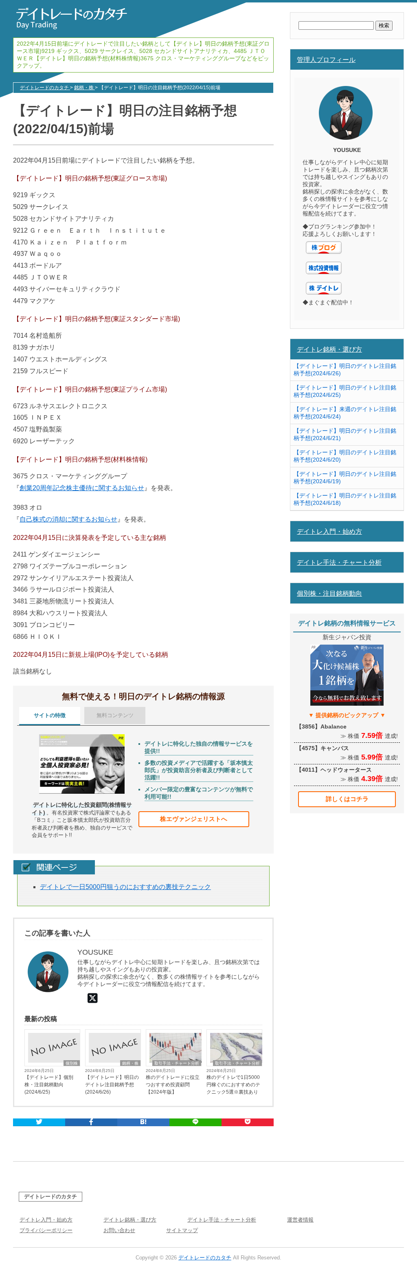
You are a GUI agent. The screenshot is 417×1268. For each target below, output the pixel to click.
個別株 (72, 1063)
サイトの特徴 (50, 715)
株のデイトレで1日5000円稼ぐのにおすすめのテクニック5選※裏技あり (233, 1084)
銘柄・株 (130, 1063)
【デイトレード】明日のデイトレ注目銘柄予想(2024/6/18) (345, 499)
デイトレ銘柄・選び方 (329, 349)
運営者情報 (300, 1220)
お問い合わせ (119, 1230)
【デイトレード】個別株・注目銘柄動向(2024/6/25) (48, 1084)
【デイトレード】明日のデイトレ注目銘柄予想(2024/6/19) (345, 477)
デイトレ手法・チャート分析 (339, 562)
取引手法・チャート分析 (176, 1063)
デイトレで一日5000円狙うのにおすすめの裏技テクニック (125, 886)
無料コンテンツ (115, 715)
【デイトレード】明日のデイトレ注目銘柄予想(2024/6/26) (112, 1084)
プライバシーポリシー (46, 1230)
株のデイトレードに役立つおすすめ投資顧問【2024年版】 (173, 1084)
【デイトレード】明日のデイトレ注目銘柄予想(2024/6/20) (345, 456)
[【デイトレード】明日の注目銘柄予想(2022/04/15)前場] (143, 1122)
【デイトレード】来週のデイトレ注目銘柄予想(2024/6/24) (345, 413)
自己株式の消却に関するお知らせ (68, 519)
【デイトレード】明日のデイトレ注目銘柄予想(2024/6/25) (345, 391)
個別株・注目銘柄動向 (329, 593)
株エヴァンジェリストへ (193, 818)
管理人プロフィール (326, 59)
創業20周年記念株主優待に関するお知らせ (82, 487)
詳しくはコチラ (347, 798)
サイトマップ (182, 1230)
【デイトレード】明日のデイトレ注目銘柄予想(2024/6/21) (345, 434)
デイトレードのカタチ (50, 1196)
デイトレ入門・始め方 (329, 531)
